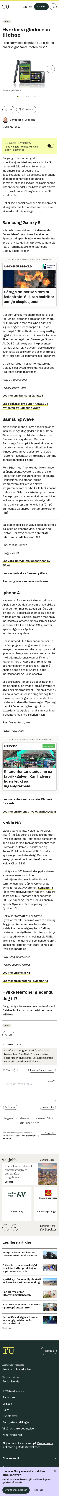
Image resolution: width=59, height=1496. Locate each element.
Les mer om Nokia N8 (16, 972)
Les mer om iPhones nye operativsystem (29, 811)
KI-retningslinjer (12, 1434)
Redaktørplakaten (29, 1447)
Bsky (5, 1410)
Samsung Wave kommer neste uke (25, 581)
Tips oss (48, 1350)
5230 (22, 863)
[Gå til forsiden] (5, 6)
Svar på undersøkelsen (16, 1490)
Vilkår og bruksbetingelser (18, 1428)
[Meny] (53, 6)
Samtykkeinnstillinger (15, 1422)
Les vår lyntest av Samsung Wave (24, 573)
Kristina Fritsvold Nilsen (17, 1369)
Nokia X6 (8, 863)
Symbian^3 (45, 887)
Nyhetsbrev (9, 1416)
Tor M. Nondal (11, 1381)
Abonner (41, 6)
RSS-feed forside (13, 1391)
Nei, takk (38, 1490)
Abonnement (10, 1458)
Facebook (8, 1397)
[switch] (51, 145)
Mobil (7, 22)
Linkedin (7, 1403)
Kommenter (28, 109)
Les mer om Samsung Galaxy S (23, 395)
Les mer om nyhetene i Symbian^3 (25, 980)
